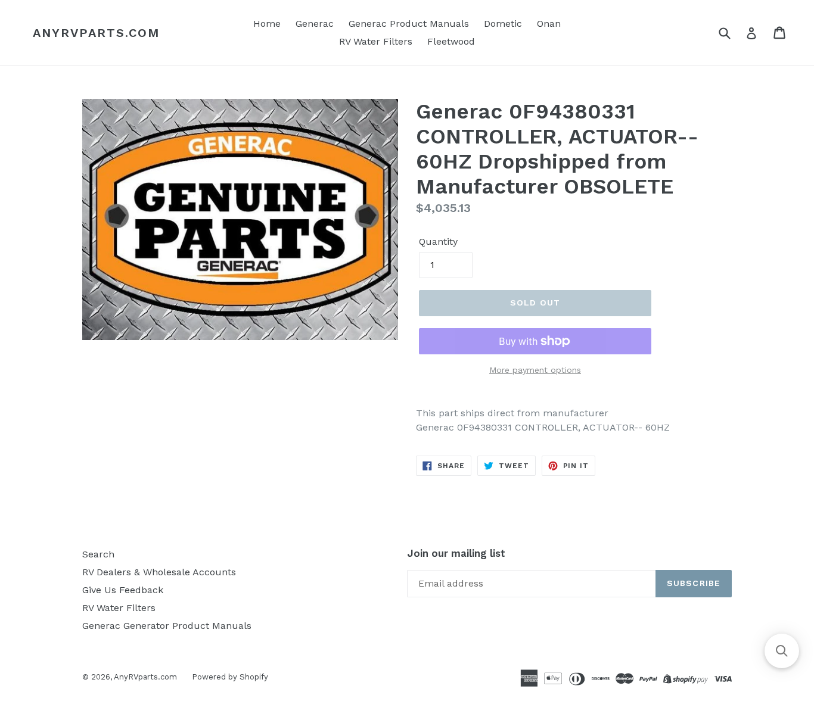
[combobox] (732, 32)
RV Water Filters (375, 41)
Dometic (503, 23)
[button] (782, 651)
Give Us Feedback (122, 590)
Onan (549, 23)
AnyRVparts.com (96, 33)
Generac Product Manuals (409, 23)
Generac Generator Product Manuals (166, 625)
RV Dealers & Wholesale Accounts (159, 572)
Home (267, 23)
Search (98, 554)
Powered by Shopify (230, 676)
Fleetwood (451, 41)
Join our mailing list (456, 553)
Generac (315, 23)
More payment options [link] (535, 370)
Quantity (438, 241)
